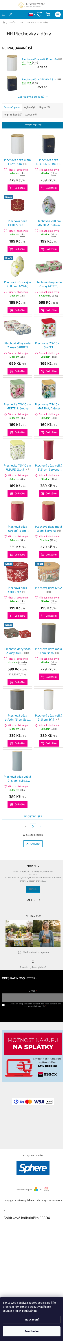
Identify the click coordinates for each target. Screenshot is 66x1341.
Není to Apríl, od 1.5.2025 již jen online (33, 871)
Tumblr (39, 1155)
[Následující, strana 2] (33, 826)
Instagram (28, 1155)
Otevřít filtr (33, 125)
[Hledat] (3, 14)
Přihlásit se (33, 1013)
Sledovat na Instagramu (36, 952)
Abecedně (31, 115)
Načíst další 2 (33, 816)
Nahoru (35, 843)
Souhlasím (32, 1331)
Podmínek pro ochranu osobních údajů (42, 1005)
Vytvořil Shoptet (24, 1189)
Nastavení (31, 1320)
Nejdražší (44, 107)
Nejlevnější (30, 107)
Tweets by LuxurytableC (33, 967)
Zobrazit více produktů (31, 96)
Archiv (33, 889)
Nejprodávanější (12, 115)
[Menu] (57, 14)
